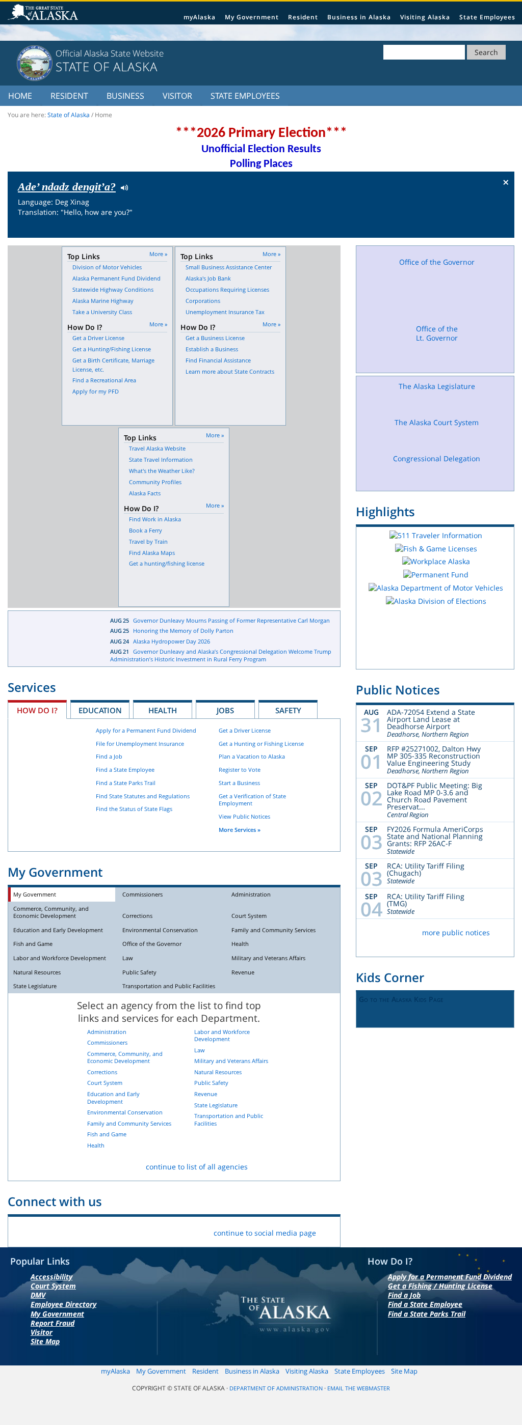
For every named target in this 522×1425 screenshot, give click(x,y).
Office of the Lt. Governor (437, 333)
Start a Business (239, 783)
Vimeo (95, 1230)
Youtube (119, 1230)
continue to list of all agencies (197, 1166)
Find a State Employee (125, 769)
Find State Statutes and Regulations (143, 796)
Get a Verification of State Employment (252, 799)
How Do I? (37, 710)
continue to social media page (265, 1233)
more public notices (456, 932)
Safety (288, 710)
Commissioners (142, 894)
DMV (38, 1295)
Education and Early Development (58, 930)
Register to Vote (239, 769)
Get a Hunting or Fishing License (261, 743)
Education (100, 710)
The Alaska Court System (437, 422)
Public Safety (139, 972)
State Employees (487, 17)
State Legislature (35, 986)
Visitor (177, 95)
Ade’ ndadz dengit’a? (67, 186)
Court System (249, 915)
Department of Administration (276, 1388)
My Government (252, 17)
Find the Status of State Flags (134, 809)
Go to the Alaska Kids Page (401, 999)
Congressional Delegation (436, 458)
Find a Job (109, 756)
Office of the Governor (151, 943)
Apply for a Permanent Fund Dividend (146, 730)
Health (162, 710)
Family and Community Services (273, 930)
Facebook (23, 1230)
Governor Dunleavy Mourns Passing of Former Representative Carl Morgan (231, 620)
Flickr (71, 1230)
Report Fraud (52, 1323)
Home (20, 95)
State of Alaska (44, 13)
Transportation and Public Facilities (168, 986)
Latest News (51, 639)
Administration (251, 894)
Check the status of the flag (482, 228)
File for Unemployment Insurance (140, 743)
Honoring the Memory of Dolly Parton (183, 630)
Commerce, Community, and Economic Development (51, 912)
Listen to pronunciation (122, 186)
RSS (143, 1230)
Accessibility (51, 1276)
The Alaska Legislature (437, 386)
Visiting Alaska (425, 17)
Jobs (225, 710)
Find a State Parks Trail (125, 783)
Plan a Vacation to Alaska (252, 756)
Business (125, 95)
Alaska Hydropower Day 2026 (171, 641)
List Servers (167, 1230)
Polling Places (261, 164)
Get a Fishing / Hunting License (440, 1286)
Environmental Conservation (160, 930)
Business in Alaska (359, 17)
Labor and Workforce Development (59, 958)
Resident (303, 17)
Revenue (242, 972)
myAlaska (200, 17)
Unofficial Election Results (261, 149)
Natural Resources (37, 972)
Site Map (45, 1341)
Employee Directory (63, 1304)
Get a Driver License (245, 730)
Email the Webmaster (358, 1388)
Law (127, 958)
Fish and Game (33, 943)
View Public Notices (244, 816)
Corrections (137, 915)
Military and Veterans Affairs (268, 958)
